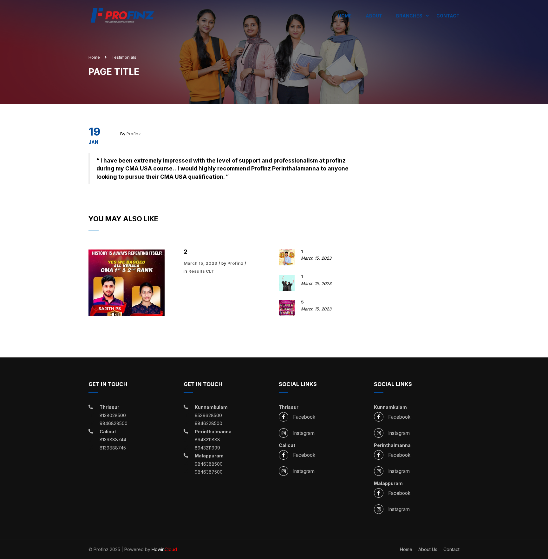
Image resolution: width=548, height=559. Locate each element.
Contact (448, 15)
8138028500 (113, 415)
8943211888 (207, 439)
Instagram (304, 433)
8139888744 (113, 439)
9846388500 (209, 464)
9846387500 (209, 472)
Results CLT (201, 271)
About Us (427, 549)
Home (345, 15)
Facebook (304, 417)
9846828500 (113, 423)
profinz (134, 133)
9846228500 (208, 423)
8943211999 (207, 447)
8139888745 (113, 447)
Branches (409, 15)
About (374, 15)
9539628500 (208, 415)
